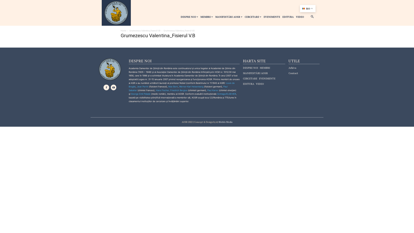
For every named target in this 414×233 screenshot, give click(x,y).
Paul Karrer (212, 90)
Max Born (173, 86)
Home (123, 30)
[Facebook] (106, 87)
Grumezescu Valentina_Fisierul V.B (144, 30)
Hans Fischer (162, 90)
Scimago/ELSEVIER (226, 94)
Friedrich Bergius (178, 90)
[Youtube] (113, 87)
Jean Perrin (143, 86)
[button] (312, 17)
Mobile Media (225, 121)
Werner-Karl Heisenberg (191, 86)
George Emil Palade (141, 94)
